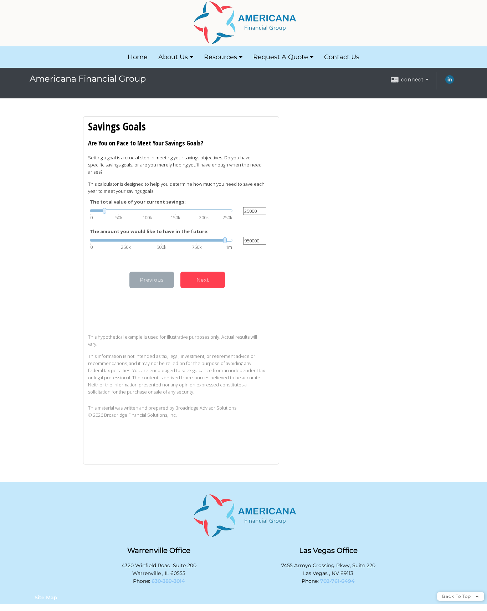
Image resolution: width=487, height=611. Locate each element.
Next (202, 280)
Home (138, 57)
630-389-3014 (168, 581)
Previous (152, 280)
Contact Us (341, 57)
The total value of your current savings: (138, 202)
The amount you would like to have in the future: (149, 231)
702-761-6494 (337, 581)
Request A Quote (280, 57)
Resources (220, 57)
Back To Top (457, 596)
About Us (173, 57)
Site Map (46, 597)
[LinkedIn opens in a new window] (449, 82)
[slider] (161, 210)
